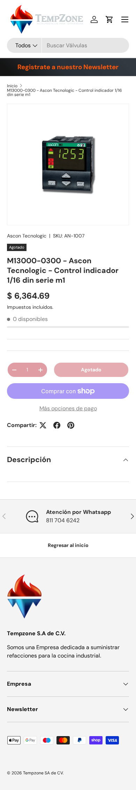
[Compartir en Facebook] (57, 425)
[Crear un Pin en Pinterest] (71, 425)
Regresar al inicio (68, 545)
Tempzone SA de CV (43, 773)
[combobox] (68, 45)
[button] (109, 19)
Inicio (12, 86)
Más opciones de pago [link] (68, 408)
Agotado (91, 369)
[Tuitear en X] (43, 425)
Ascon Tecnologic (26, 236)
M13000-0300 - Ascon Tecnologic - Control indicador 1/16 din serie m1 (64, 92)
